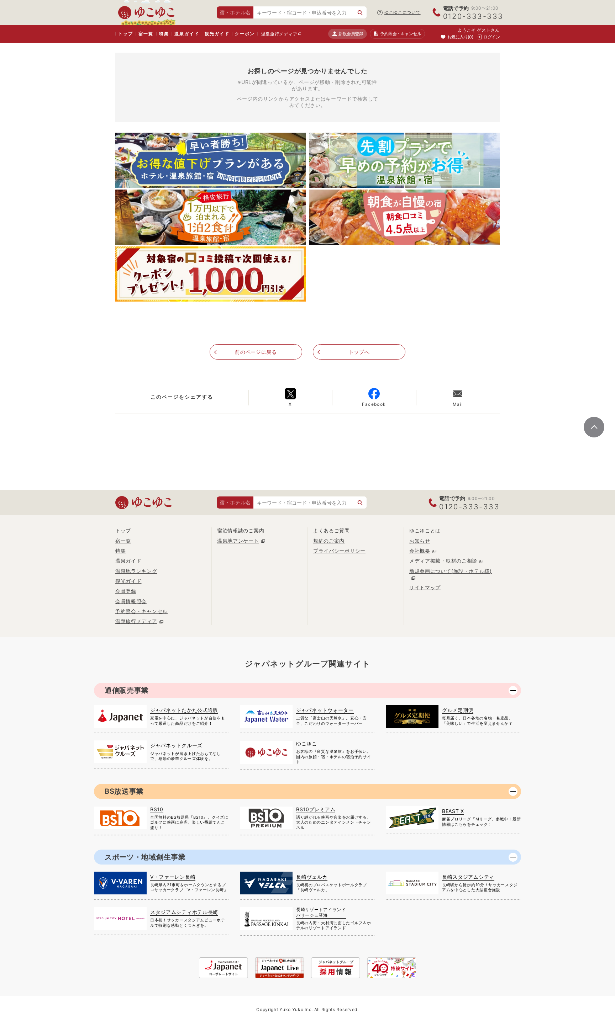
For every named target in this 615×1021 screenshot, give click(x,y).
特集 (164, 33)
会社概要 (419, 551)
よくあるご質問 (331, 530)
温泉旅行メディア (279, 34)
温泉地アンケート (238, 541)
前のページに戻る (256, 352)
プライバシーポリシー (339, 551)
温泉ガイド (186, 33)
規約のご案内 (329, 541)
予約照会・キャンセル (141, 611)
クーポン (244, 33)
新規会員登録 (350, 33)
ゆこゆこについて (402, 12)
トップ (125, 33)
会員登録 (125, 591)
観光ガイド (217, 33)
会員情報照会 (131, 601)
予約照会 (400, 33)
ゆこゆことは (425, 530)
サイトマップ (425, 587)
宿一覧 (145, 33)
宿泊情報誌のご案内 (240, 530)
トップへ (359, 352)
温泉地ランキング (136, 571)
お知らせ (419, 541)
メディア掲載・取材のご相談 (443, 561)
